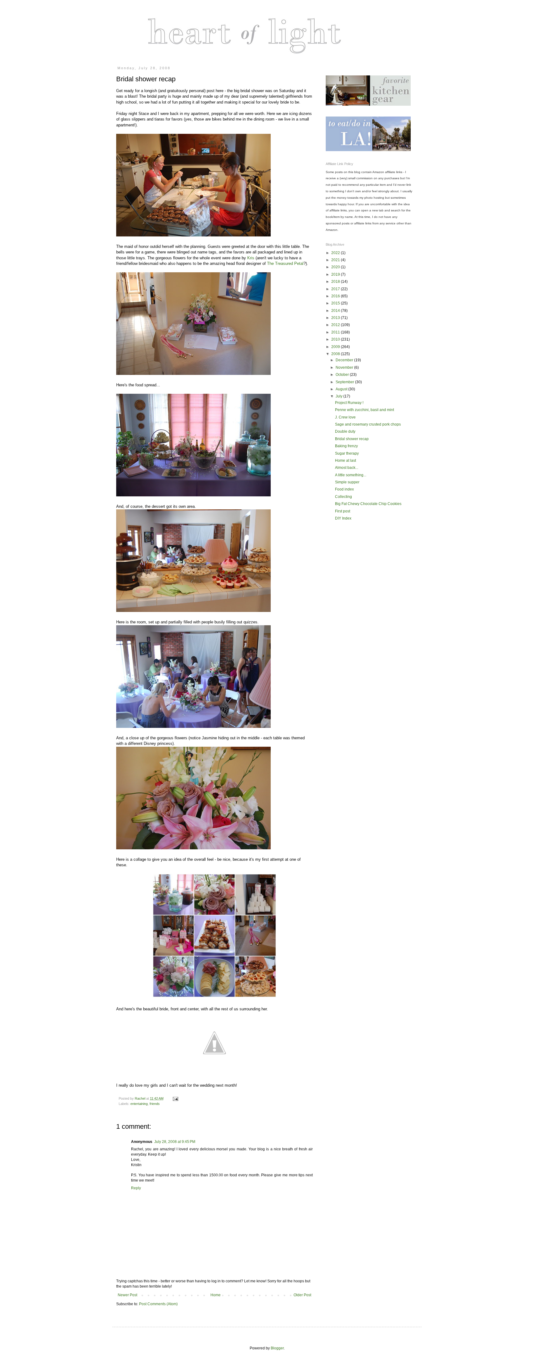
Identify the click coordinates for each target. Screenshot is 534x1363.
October (343, 374)
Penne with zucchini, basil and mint (364, 410)
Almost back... (346, 467)
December (345, 360)
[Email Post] (175, 1098)
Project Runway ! (349, 403)
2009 (336, 347)
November (345, 367)
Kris (250, 258)
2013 (336, 318)
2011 (336, 332)
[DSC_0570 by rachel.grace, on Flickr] (193, 235)
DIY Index (343, 518)
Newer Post (127, 1295)
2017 (336, 289)
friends (155, 1104)
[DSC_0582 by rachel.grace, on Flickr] (193, 373)
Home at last (345, 460)
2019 (336, 274)
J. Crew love (345, 417)
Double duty (345, 431)
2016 (336, 296)
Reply (136, 1188)
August (342, 389)
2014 (336, 310)
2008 (336, 354)
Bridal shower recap (352, 439)
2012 (336, 325)
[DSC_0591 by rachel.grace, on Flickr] (193, 848)
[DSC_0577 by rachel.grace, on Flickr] (193, 726)
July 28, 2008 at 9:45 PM (174, 1142)
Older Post (302, 1295)
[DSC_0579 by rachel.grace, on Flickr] (193, 495)
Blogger (277, 1348)
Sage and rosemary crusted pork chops (368, 424)
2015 (336, 303)
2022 (336, 253)
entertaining (139, 1104)
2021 (336, 260)
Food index (344, 489)
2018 (336, 281)
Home (215, 1295)
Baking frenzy (346, 446)
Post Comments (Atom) (158, 1304)
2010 (336, 339)
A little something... (350, 475)
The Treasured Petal (285, 263)
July (339, 396)
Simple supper (347, 482)
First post (342, 511)
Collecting (343, 497)
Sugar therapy (347, 453)
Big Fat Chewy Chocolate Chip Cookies (368, 504)
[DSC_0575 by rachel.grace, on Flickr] (193, 610)
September (345, 382)
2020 (336, 267)
